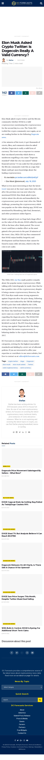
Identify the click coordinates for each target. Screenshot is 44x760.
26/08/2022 (6, 476)
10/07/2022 (6, 602)
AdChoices (22, 749)
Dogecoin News (9, 529)
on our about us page (22, 675)
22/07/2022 (6, 570)
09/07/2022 (6, 633)
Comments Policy (22, 747)
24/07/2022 (6, 539)
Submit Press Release (22, 716)
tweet (4, 189)
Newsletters (38, 747)
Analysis (6, 466)
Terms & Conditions (35, 744)
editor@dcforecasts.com (29, 356)
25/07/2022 (6, 507)
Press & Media (22, 718)
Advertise (22, 713)
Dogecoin (30, 361)
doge (22, 361)
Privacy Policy (6, 747)
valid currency (25, 368)
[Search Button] (40, 700)
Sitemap (31, 747)
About (22, 710)
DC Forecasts (11, 744)
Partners (22, 727)
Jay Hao (18, 280)
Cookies (13, 747)
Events (22, 721)
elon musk (6, 364)
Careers (22, 724)
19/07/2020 (20, 60)
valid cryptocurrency (10, 368)
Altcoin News (8, 498)
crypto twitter (13, 361)
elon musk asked (19, 364)
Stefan (11, 60)
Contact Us (22, 733)
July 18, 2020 (30, 181)
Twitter (30, 364)
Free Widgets (22, 730)
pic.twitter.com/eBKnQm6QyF (26, 177)
